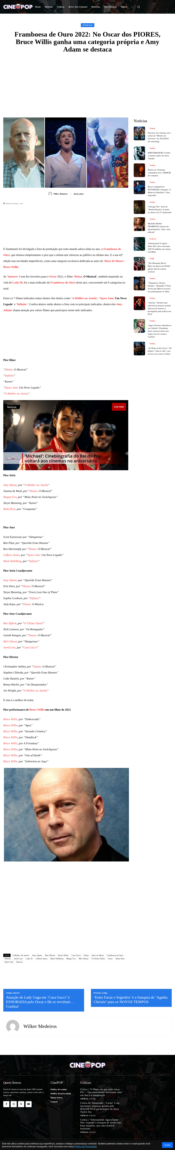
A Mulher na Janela (84, 298)
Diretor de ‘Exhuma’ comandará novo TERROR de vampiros (159, 173)
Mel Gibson (10, 641)
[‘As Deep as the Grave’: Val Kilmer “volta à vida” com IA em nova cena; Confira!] (139, 348)
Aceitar (167, 1145)
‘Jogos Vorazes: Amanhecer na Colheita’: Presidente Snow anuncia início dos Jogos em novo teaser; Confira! (159, 331)
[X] (21, 1104)
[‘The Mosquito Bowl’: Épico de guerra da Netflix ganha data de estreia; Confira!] (139, 264)
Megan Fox (10, 497)
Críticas (84, 1099)
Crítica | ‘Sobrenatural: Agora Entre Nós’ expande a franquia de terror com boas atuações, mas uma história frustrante (100, 1124)
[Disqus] (65, 913)
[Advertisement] (87, 78)
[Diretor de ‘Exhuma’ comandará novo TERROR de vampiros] (139, 170)
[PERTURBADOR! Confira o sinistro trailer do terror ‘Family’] (139, 153)
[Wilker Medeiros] (50, 194)
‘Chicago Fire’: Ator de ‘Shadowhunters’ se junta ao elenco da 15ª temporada (159, 209)
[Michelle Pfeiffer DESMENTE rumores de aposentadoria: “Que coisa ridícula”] (139, 224)
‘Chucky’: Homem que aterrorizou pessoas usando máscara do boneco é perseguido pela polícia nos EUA (159, 308)
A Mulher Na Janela (20, 955)
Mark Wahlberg (12, 561)
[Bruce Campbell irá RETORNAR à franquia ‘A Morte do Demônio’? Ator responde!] (139, 187)
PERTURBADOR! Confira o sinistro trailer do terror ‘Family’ (159, 156)
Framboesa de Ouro (63, 282)
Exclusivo (153, 239)
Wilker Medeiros (60, 194)
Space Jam (106, 298)
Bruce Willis (10, 267)
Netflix (152, 259)
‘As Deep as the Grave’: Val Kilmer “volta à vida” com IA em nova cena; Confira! (160, 351)
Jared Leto (9, 647)
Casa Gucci (30, 647)
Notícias (87, 25)
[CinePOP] (18, 7)
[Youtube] (29, 1104)
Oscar (52, 276)
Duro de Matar (114, 261)
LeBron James (11, 555)
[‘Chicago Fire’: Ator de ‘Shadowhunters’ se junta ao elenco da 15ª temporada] (139, 207)
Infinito (22, 304)
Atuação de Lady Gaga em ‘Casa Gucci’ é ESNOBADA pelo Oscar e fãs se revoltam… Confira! (40, 1002)
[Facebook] (6, 1104)
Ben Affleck (9, 623)
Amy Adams (10, 485)
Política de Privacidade (85, 1146)
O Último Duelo (33, 623)
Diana (78, 276)
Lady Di (17, 282)
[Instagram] (14, 1104)
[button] (138, 7)
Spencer (13, 276)
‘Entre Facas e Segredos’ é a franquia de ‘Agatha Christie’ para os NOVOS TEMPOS (130, 999)
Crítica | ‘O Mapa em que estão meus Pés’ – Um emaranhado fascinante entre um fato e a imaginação (101, 1092)
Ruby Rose (9, 509)
